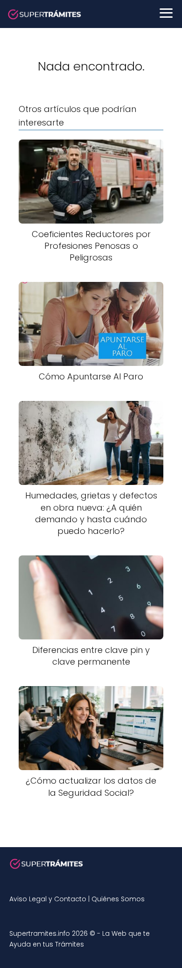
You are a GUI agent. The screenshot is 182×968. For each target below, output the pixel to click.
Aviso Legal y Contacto (47, 899)
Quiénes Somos (118, 899)
